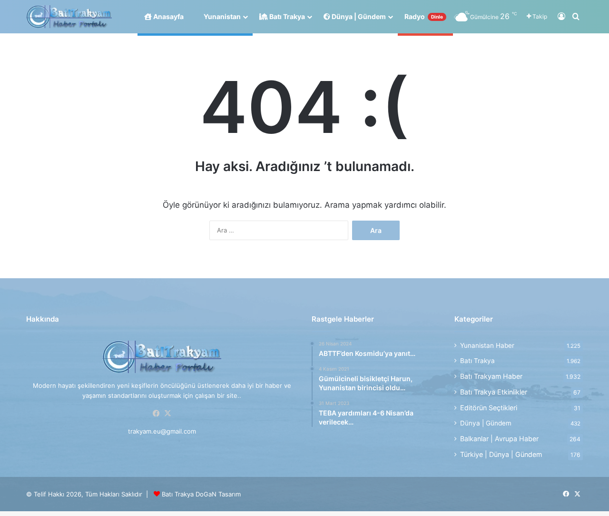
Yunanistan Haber (487, 345)
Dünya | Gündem (358, 16)
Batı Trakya (286, 16)
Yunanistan (221, 16)
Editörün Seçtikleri (488, 408)
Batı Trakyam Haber (491, 376)
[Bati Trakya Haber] (69, 17)
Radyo (423, 16)
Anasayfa (168, 16)
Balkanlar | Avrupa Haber (499, 439)
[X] (167, 413)
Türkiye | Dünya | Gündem (501, 454)
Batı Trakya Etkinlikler (493, 392)
